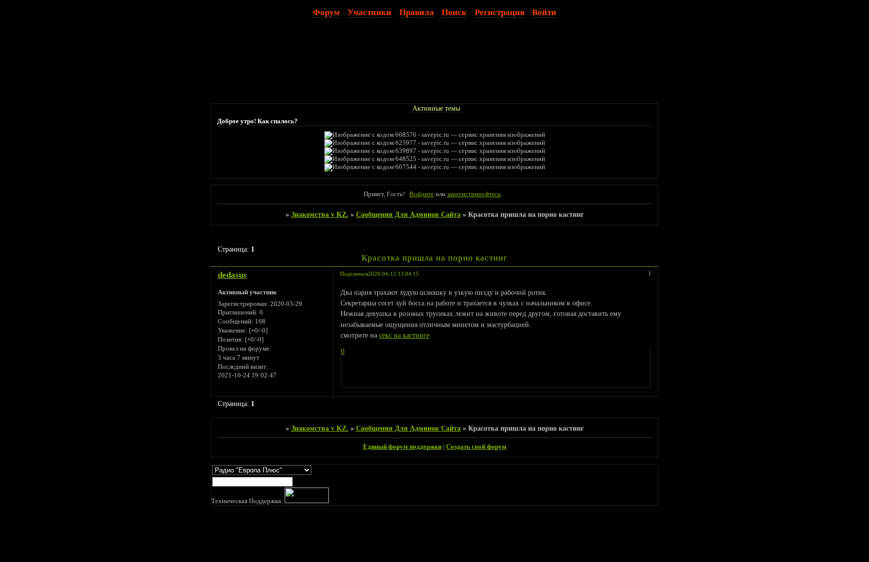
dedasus (232, 275)
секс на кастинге (404, 335)
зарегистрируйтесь (474, 194)
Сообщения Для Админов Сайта (408, 214)
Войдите (421, 194)
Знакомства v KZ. (320, 214)
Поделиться (354, 274)
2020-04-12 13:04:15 (393, 274)
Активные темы (436, 108)
